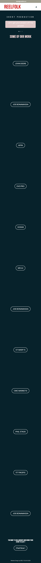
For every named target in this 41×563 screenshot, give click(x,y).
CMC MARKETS (20, 391)
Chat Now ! (20, 548)
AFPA (20, 145)
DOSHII (21, 227)
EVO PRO (20, 186)
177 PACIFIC (21, 472)
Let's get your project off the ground (20, 24)
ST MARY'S (20, 350)
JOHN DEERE (20, 63)
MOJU (20, 268)
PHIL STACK (20, 432)
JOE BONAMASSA (20, 104)
